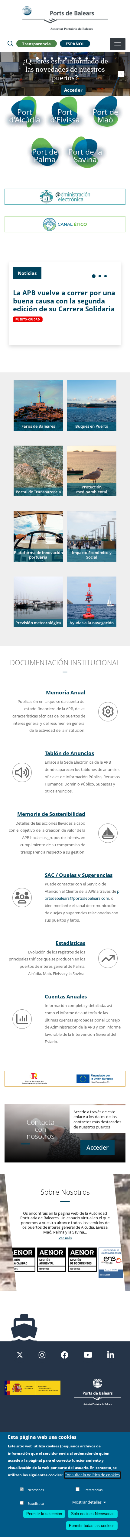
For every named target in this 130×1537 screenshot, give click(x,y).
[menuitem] (94, 276)
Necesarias (36, 1489)
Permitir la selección (44, 1513)
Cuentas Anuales (66, 996)
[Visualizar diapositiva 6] (72, 58)
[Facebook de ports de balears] (64, 1354)
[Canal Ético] (65, 224)
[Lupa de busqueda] (10, 43)
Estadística (36, 1503)
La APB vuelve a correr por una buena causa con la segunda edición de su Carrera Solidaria (64, 301)
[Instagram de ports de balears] (42, 1354)
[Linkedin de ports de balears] (110, 1354)
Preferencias (92, 1489)
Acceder (73, 90)
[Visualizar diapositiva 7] (79, 58)
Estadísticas (70, 943)
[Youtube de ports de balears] (88, 1354)
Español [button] (75, 43)
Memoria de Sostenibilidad (51, 813)
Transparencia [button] (36, 43)
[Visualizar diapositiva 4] (59, 58)
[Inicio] (65, 18)
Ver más (65, 1238)
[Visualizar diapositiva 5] (65, 58)
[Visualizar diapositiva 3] (52, 58)
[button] (38, 405)
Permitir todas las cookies (92, 1525)
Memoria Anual (65, 692)
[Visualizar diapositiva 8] (86, 58)
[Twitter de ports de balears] (20, 1354)
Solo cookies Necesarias (93, 1513)
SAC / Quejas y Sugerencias (78, 874)
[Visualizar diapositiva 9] (93, 58)
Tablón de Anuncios (69, 753)
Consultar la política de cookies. (92, 1474)
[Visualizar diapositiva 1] (37, 58)
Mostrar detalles (87, 1502)
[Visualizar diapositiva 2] (45, 58)
